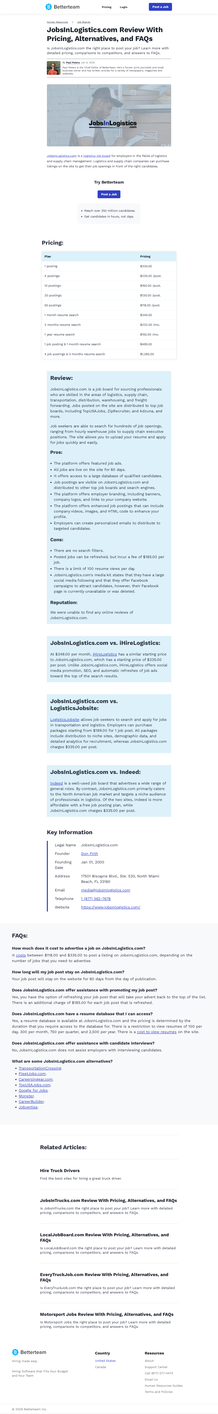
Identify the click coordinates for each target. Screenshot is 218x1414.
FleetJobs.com (32, 1074)
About (149, 1360)
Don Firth (89, 853)
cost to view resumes (157, 1032)
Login (123, 7)
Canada (100, 1367)
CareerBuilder (31, 1101)
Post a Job (160, 7)
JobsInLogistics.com (61, 156)
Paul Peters (73, 62)
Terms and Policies (159, 1392)
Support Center (156, 1367)
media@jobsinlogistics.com (105, 890)
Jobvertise (28, 1107)
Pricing (106, 7)
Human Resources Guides (164, 1385)
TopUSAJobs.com (34, 1085)
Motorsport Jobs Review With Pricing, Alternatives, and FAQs (107, 1314)
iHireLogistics (105, 654)
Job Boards (83, 22)
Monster (26, 1096)
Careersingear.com (36, 1079)
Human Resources (57, 22)
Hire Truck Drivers (60, 1170)
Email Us (151, 1379)
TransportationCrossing (40, 1068)
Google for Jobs (33, 1090)
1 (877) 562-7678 (96, 899)
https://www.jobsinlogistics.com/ (110, 907)
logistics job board (96, 156)
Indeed (56, 783)
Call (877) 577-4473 (159, 1373)
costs (21, 955)
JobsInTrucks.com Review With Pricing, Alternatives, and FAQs (108, 1200)
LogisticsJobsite (64, 719)
